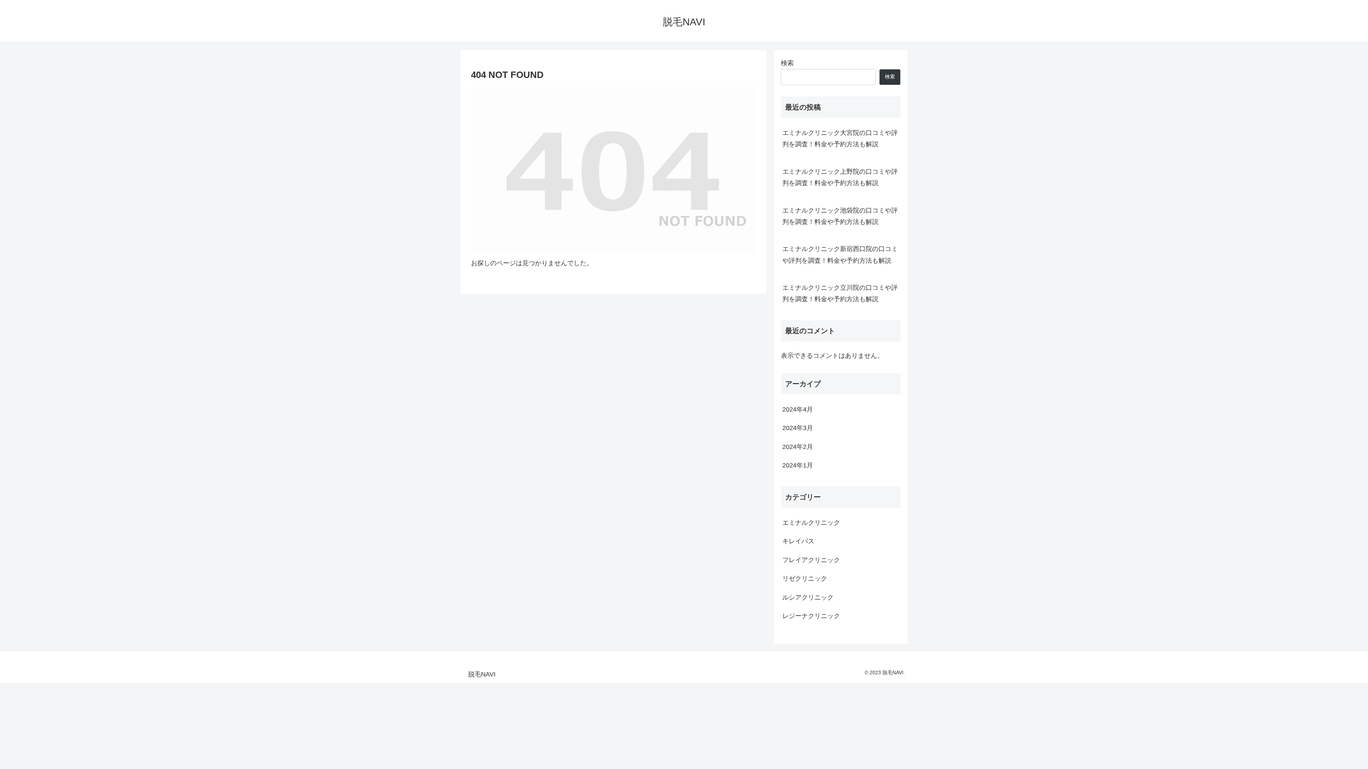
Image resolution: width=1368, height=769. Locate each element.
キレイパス (798, 541)
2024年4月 (797, 409)
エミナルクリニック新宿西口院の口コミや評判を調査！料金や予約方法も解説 (840, 254)
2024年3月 (797, 427)
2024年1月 (797, 465)
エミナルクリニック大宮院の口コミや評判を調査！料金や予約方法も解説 (840, 138)
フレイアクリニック (811, 560)
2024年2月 (797, 446)
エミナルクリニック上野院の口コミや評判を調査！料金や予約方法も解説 (840, 177)
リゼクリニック (804, 578)
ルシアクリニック (808, 597)
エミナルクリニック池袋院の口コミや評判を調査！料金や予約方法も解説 (840, 216)
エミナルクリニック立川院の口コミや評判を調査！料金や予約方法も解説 (840, 293)
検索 (787, 63)
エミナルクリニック (811, 522)
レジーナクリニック (811, 615)
